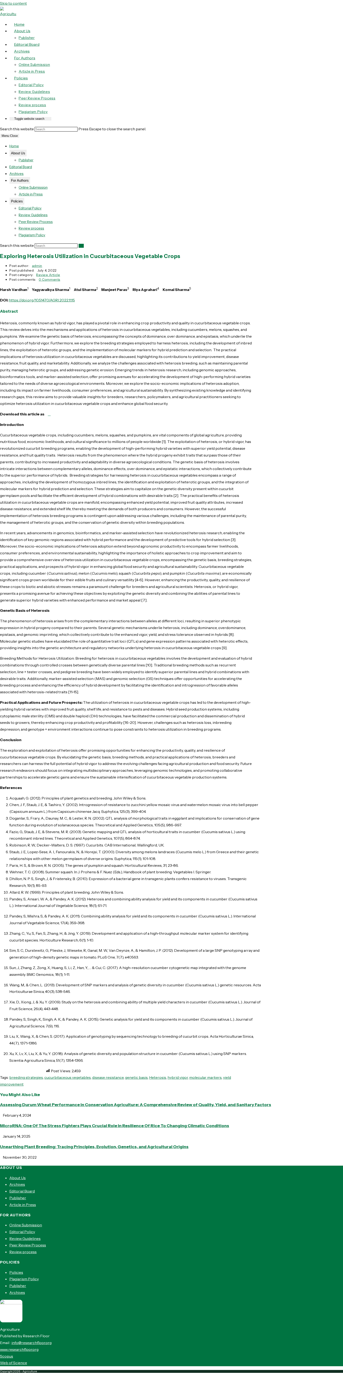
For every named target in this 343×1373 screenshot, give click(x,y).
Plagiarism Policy (32, 235)
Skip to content (13, 3)
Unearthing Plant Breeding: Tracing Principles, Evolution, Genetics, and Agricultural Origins (94, 1146)
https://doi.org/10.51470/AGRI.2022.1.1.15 (42, 300)
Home (14, 146)
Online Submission (33, 187)
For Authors (20, 180)
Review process (31, 228)
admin (37, 266)
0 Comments (49, 279)
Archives (16, 173)
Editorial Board (20, 167)
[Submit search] (81, 246)
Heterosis (157, 1077)
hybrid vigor (178, 1077)
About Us (18, 153)
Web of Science (13, 1362)
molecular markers (205, 1077)
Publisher (26, 160)
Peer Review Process (36, 221)
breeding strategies (26, 1077)
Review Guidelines (33, 215)
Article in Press (31, 194)
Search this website (17, 129)
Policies (17, 201)
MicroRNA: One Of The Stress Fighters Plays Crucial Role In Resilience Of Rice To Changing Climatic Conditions (114, 1125)
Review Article (48, 275)
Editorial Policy (30, 208)
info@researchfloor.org (31, 1342)
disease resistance (108, 1077)
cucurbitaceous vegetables (67, 1077)
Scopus (6, 1356)
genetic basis (136, 1077)
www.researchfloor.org (19, 1349)
